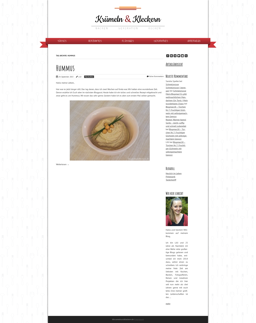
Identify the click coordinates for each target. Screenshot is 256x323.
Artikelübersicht (174, 64)
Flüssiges (128, 41)
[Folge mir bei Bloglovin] (179, 56)
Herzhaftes (95, 41)
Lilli (79, 77)
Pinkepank (170, 176)
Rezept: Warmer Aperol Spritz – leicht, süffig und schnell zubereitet (176, 122)
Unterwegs (194, 41)
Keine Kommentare (156, 76)
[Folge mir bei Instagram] (171, 56)
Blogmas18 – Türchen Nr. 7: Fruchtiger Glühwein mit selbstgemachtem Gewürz (176, 148)
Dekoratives (161, 41)
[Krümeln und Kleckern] (128, 24)
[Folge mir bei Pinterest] (175, 56)
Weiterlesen (62, 164)
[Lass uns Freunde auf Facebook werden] (167, 56)
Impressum (139, 319)
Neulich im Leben (174, 173)
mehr (168, 303)
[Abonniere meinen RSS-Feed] (186, 56)
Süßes (62, 41)
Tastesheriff (171, 179)
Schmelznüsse (172, 84)
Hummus (65, 68)
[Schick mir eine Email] (182, 56)
